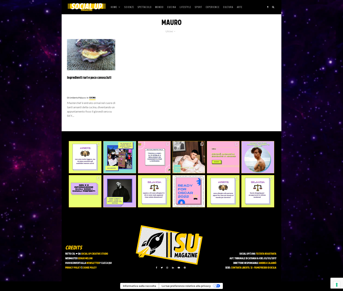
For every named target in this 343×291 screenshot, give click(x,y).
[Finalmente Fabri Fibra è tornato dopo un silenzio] (119, 191)
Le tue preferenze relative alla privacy (186, 286)
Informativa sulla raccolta (139, 286)
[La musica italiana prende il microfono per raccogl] (154, 157)
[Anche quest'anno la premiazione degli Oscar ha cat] (188, 191)
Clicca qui (106, 263)
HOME (114, 7)
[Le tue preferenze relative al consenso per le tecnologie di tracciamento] (336, 284)
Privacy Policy (73, 268)
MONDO (159, 7)
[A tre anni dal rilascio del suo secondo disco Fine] (257, 157)
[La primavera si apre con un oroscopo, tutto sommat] (154, 191)
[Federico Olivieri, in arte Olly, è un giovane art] (188, 157)
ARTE (239, 7)
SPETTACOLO (145, 7)
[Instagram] (167, 268)
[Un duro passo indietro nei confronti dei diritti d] (119, 157)
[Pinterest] (184, 268)
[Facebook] (156, 268)
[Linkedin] (173, 268)
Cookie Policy (89, 268)
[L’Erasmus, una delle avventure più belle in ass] (223, 157)
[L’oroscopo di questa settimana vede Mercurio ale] (257, 191)
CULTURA (228, 7)
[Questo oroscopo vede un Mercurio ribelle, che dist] (85, 157)
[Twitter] (162, 268)
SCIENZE (129, 7)
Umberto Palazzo (76, 97)
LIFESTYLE (185, 7)
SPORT (198, 7)
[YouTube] (179, 268)
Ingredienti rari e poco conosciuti (89, 78)
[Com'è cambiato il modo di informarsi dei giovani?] (85, 191)
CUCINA (171, 7)
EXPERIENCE (213, 7)
